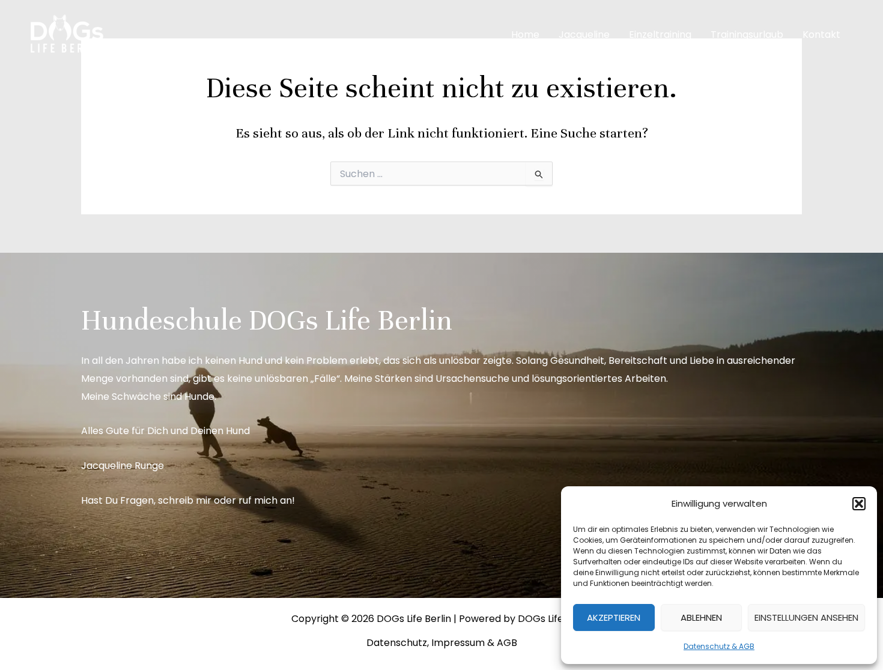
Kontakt (821, 34)
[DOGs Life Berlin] (66, 34)
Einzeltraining (660, 34)
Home (525, 34)
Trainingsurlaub (747, 34)
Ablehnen (701, 617)
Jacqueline (584, 34)
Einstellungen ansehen (806, 617)
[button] (859, 504)
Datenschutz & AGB (719, 646)
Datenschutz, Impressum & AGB (441, 643)
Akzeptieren (613, 617)
